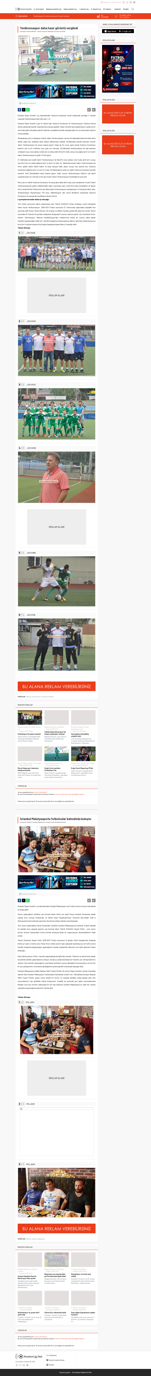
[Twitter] (127, 2)
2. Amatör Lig (75, 1269)
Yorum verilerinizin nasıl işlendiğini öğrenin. (69, 794)
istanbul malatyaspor (38, 1239)
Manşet (20, 727)
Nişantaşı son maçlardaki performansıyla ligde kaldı (55, 1275)
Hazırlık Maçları (31, 31)
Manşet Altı (26, 727)
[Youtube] (134, 2)
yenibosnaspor (36, 696)
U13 (82, 729)
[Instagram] (130, 2)
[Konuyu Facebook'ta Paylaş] (19, 109)
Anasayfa (23, 31)
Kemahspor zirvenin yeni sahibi (81, 1275)
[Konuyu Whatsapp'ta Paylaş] (28, 109)
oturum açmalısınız (40, 792)
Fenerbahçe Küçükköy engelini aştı (80, 735)
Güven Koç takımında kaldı (55, 1312)
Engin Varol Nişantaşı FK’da (82, 768)
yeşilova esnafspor (48, 696)
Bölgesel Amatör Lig (51, 727)
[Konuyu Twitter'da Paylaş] (23, 109)
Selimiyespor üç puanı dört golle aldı (29, 1313)
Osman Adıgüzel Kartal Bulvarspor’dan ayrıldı (27, 1277)
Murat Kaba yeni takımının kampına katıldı (28, 769)
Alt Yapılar (74, 727)
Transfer (38, 763)
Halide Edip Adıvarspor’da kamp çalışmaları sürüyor (55, 733)
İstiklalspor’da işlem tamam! (29, 734)
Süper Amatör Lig (29, 763)
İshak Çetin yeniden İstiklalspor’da (52, 769)
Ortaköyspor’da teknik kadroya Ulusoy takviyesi (50, 16)
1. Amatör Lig (22, 1308)
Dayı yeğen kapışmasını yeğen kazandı (83, 1313)
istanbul (28, 696)
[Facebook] (123, 2)
